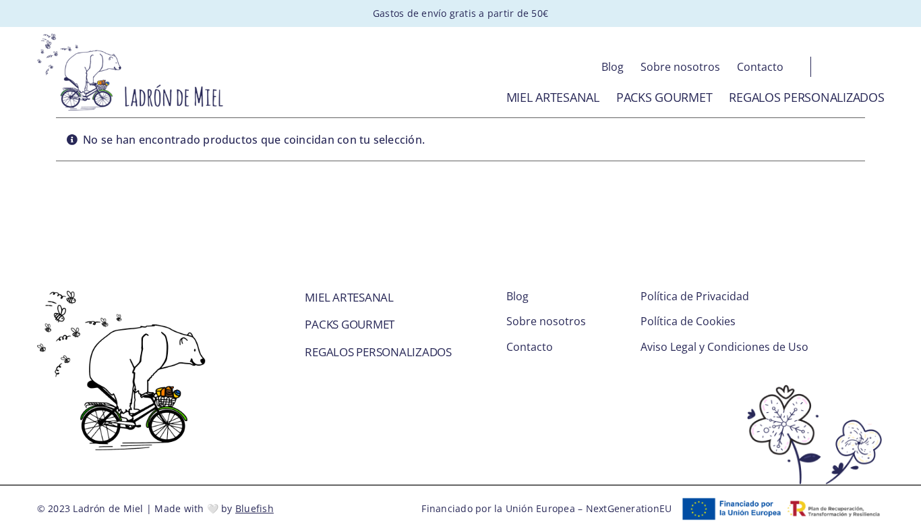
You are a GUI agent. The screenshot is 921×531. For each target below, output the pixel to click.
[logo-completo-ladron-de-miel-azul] (130, 39)
